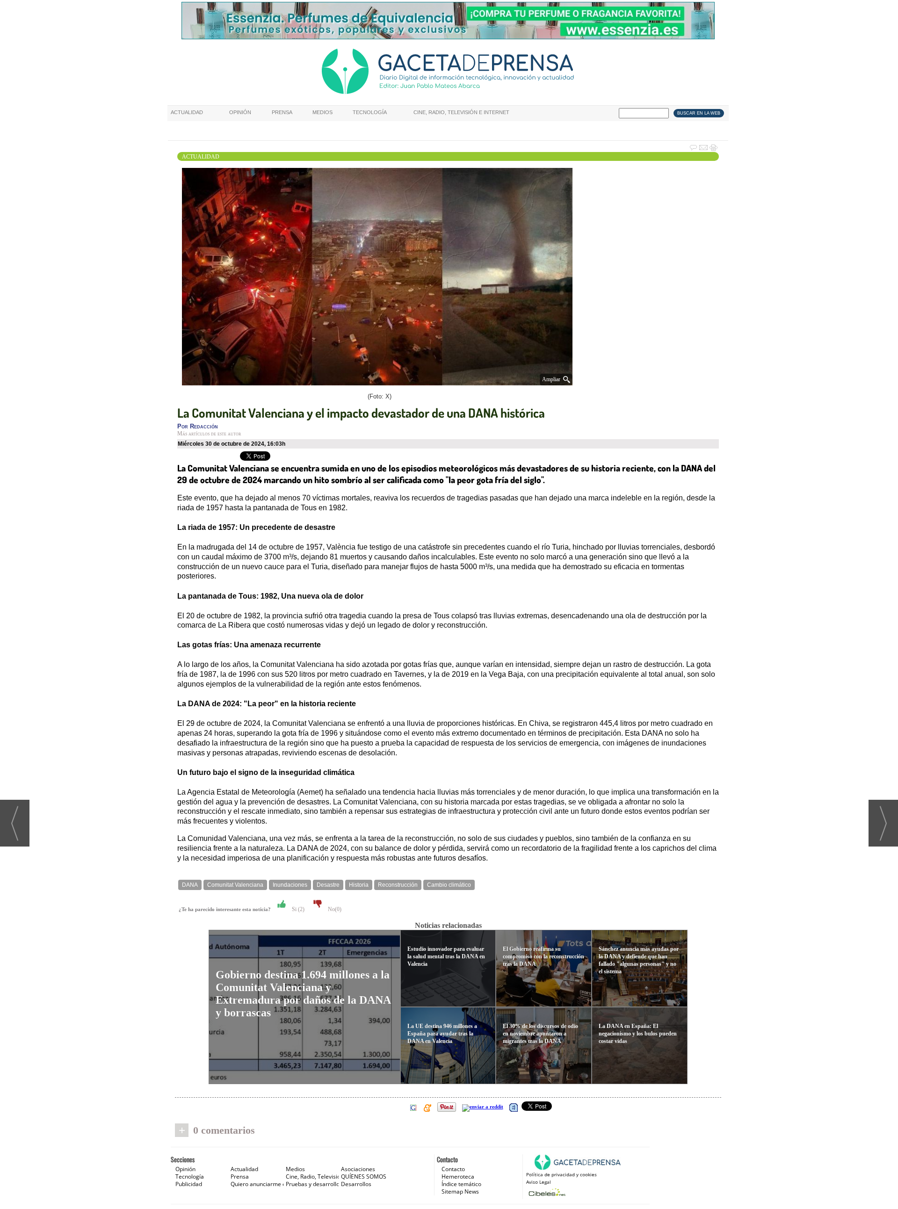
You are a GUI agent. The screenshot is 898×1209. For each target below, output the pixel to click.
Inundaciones (290, 885)
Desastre (328, 885)
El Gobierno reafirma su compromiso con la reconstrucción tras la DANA (543, 956)
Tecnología (370, 112)
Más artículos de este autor (209, 433)
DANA (190, 885)
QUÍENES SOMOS (363, 1176)
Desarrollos (356, 1184)
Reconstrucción (398, 885)
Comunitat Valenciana (235, 885)
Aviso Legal (538, 1182)
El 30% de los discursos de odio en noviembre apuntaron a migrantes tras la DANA (540, 1033)
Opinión (240, 112)
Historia (359, 885)
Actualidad (187, 112)
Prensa (282, 112)
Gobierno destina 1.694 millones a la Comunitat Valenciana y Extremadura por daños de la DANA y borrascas (303, 994)
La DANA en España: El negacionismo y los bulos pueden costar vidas (638, 1033)
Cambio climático (449, 885)
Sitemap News (460, 1191)
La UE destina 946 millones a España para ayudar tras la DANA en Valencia (442, 1033)
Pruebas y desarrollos (314, 1184)
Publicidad (188, 1184)
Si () (297, 909)
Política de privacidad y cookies (561, 1174)
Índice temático (461, 1184)
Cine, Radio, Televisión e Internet (461, 112)
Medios (322, 112)
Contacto (453, 1169)
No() (333, 909)
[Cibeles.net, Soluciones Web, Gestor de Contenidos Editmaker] (546, 1192)
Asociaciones (358, 1169)
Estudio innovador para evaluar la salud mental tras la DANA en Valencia (446, 956)
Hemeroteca (458, 1176)
